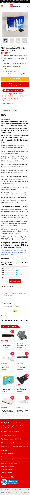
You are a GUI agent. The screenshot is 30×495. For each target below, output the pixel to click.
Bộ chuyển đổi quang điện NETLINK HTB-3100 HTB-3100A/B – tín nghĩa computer (22, 346)
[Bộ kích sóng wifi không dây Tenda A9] (8, 357)
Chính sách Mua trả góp (7, 454)
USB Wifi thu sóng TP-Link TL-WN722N (7, 388)
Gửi (15, 311)
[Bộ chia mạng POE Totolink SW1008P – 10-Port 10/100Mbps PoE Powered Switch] (8, 335)
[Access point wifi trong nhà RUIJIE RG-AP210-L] (22, 401)
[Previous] (5, 24)
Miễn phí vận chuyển (18, 0)
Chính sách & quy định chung (9, 463)
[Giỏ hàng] (27, 6)
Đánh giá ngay (15, 281)
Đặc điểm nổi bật (6, 110)
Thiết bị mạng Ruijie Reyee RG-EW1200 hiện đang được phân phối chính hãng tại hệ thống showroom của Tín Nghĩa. (13, 252)
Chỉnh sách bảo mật (6, 472)
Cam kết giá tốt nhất (7, 0)
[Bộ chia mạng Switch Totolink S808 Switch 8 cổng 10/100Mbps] (8, 401)
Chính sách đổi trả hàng (7, 460)
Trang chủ (3, 46)
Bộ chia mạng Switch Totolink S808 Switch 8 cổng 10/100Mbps (7, 412)
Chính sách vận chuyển (7, 466)
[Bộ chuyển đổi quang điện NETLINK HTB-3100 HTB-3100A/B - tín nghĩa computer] (22, 335)
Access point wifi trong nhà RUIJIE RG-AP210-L (22, 411)
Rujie (18, 46)
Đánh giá (14, 110)
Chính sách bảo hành (7, 457)
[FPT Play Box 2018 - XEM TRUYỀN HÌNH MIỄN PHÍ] (22, 379)
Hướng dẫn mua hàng (7, 469)
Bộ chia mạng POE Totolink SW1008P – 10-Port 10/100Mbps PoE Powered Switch (7, 346)
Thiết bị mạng (11, 46)
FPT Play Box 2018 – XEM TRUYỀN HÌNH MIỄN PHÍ (22, 389)
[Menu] (2, 6)
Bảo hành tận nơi (16, 2)
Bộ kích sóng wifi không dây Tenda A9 (7, 366)
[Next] (25, 24)
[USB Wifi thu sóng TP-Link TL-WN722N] (8, 379)
